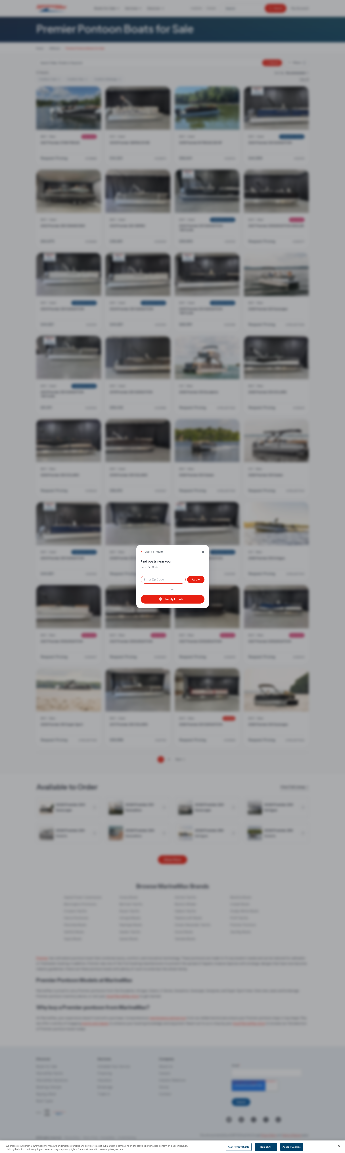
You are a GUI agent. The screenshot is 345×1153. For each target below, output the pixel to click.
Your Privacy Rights (238, 1147)
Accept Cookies (292, 1147)
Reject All (265, 1147)
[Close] (339, 1146)
